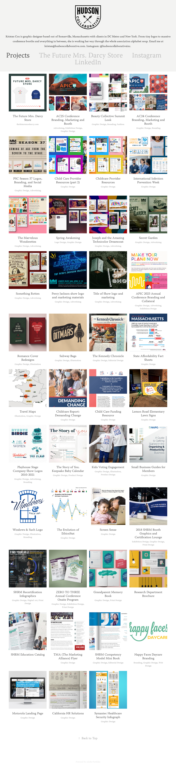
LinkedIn (88, 62)
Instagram (146, 56)
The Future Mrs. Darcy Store (81, 56)
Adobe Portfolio (93, 762)
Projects (18, 56)
